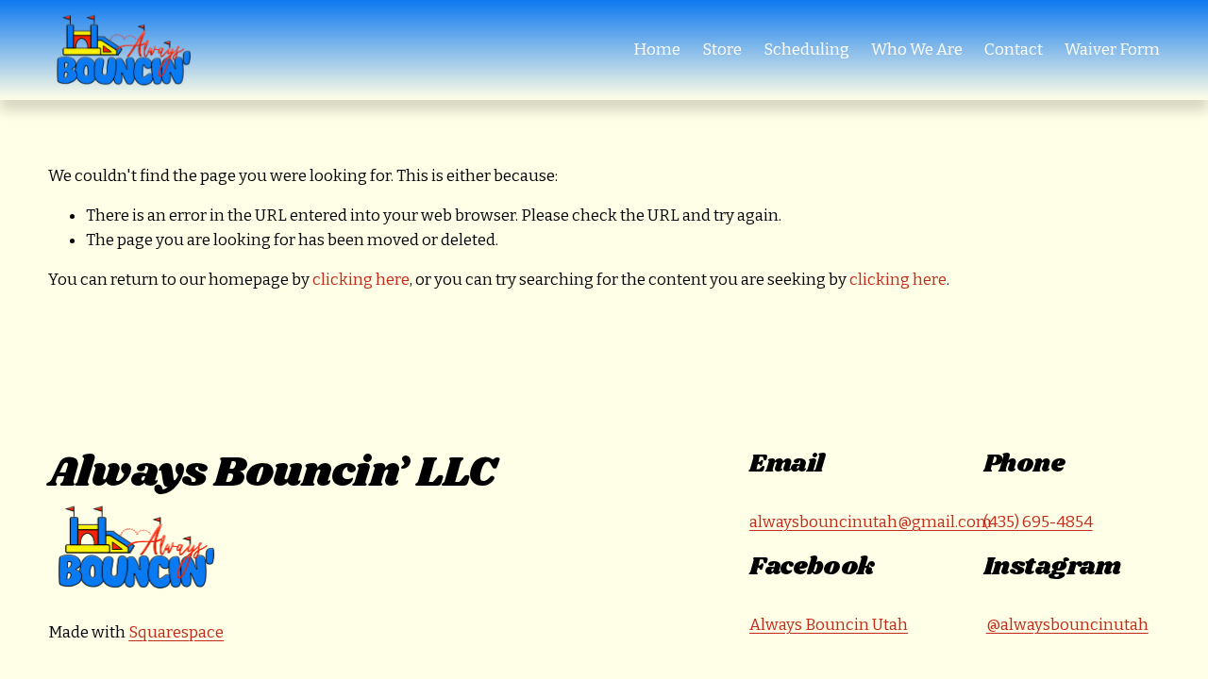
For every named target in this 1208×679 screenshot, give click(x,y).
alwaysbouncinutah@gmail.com (870, 522)
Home (656, 49)
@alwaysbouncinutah (1067, 625)
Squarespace (176, 632)
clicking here (361, 280)
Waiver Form (1112, 49)
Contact (1013, 49)
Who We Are (917, 49)
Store (722, 49)
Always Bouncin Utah (828, 625)
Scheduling (806, 49)
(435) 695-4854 (1038, 522)
